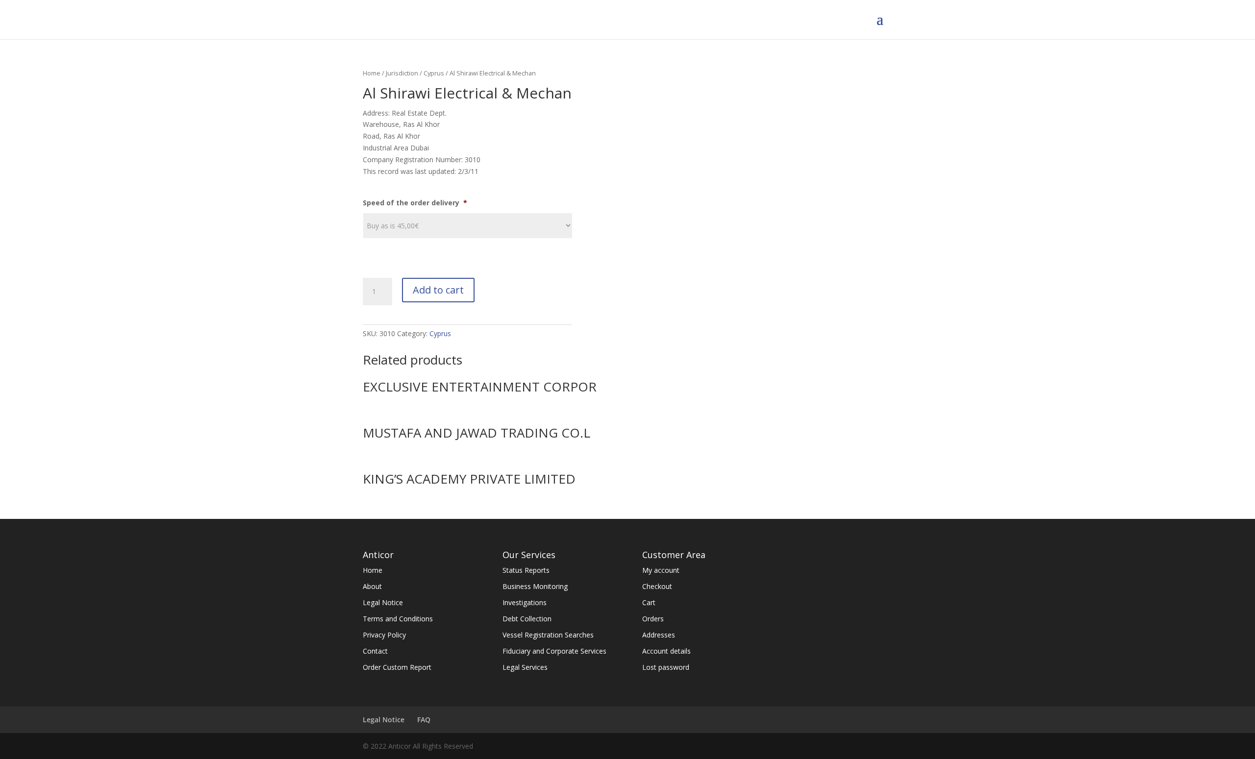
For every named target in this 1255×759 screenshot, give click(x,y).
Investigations (524, 602)
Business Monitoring (535, 586)
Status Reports (526, 570)
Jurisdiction (402, 73)
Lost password (665, 667)
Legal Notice (383, 602)
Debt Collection (527, 618)
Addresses (658, 634)
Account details (666, 651)
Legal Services (525, 667)
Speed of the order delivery (415, 202)
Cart (648, 602)
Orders (653, 618)
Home (371, 73)
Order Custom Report (397, 667)
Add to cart (438, 289)
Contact (375, 651)
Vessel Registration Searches (548, 634)
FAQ (423, 719)
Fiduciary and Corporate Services (554, 651)
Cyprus (434, 73)
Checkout (657, 586)
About (372, 586)
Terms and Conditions (398, 618)
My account (660, 570)
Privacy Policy (384, 634)
